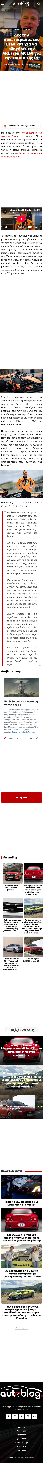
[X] (16, 785)
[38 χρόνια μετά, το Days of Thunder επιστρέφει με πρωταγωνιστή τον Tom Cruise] (21, 1256)
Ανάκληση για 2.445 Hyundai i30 (31, 960)
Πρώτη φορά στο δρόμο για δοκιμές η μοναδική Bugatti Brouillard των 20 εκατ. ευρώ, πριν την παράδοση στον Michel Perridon (32, 926)
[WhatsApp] (21, 785)
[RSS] (21, 1416)
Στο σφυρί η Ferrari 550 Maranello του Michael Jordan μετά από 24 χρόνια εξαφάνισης (32, 889)
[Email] (32, 785)
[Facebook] (10, 785)
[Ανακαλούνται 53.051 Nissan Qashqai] (11, 872)
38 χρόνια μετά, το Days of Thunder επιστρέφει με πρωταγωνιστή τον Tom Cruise (22, 1273)
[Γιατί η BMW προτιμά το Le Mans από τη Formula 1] (21, 1187)
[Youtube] (34, 1416)
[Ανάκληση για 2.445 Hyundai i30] (32, 946)
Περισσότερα (20, 1328)
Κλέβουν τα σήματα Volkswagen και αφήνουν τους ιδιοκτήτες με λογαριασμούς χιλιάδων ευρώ (12, 925)
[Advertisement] (21, 97)
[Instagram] (15, 1416)
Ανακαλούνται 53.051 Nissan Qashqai (12, 887)
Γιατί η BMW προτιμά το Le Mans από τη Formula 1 (21, 1203)
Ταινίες (27, 29)
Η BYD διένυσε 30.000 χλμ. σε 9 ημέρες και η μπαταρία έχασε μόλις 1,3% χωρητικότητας (11, 964)
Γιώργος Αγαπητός (14, 64)
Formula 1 (17, 29)
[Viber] (27, 785)
